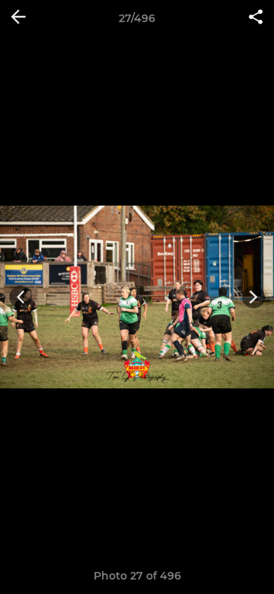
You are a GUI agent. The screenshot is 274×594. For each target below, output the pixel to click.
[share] (256, 18)
